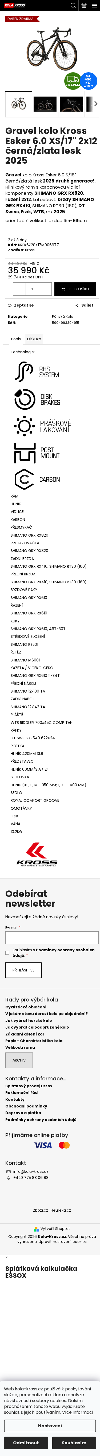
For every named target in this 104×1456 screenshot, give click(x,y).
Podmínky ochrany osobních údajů (41, 1120)
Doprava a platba (23, 1113)
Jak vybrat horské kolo (28, 1021)
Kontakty (15, 1100)
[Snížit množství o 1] (19, 289)
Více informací (77, 1412)
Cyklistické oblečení (25, 1007)
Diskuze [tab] (34, 339)
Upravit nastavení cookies (63, 1241)
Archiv (19, 1060)
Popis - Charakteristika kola (33, 1041)
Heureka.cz (61, 1210)
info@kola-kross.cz (30, 1171)
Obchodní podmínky (26, 1106)
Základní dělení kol (24, 1034)
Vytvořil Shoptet (55, 1228)
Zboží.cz (40, 1210)
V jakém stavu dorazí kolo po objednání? (46, 1014)
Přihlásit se (23, 970)
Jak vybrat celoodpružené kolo (37, 1027)
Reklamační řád (21, 1093)
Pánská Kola (62, 316)
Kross (30, 250)
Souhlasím (74, 1443)
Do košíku (79, 289)
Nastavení (50, 1426)
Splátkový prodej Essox (28, 1086)
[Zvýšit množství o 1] (45, 289)
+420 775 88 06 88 (31, 1177)
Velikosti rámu (20, 1048)
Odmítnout (26, 1443)
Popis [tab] (16, 339)
